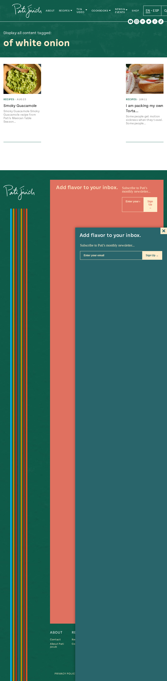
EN (148, 11)
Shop (135, 10)
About (50, 10)
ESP (156, 11)
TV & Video (81, 11)
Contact (55, 639)
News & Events (120, 11)
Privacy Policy (66, 673)
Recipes (64, 10)
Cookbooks (100, 10)
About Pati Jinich (57, 645)
